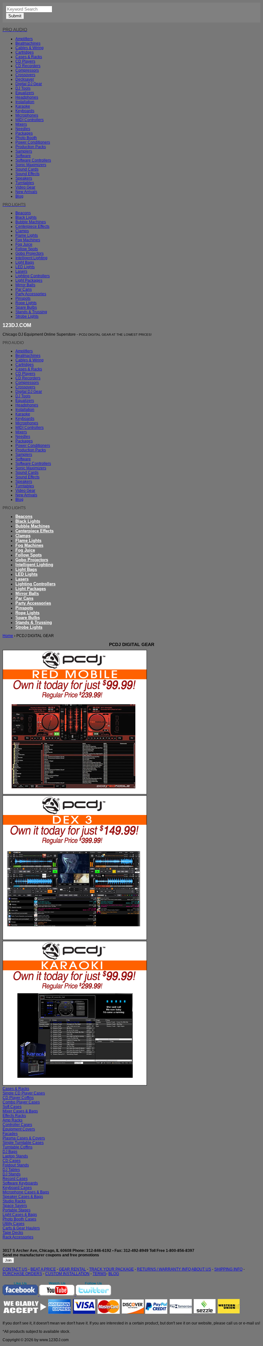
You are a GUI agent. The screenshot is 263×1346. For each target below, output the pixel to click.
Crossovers (25, 75)
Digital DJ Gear (28, 84)
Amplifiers (24, 39)
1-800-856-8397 (180, 1250)
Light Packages (28, 280)
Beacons (23, 213)
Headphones (26, 97)
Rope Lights (26, 303)
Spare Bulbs (26, 307)
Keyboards (24, 111)
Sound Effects (27, 174)
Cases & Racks (28, 57)
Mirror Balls (25, 285)
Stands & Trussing (31, 312)
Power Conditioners (32, 142)
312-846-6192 (98, 1250)
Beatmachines (27, 43)
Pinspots (22, 298)
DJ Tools (22, 88)
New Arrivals (26, 192)
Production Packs (30, 147)
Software (23, 156)
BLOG (113, 1273)
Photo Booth (26, 138)
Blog (19, 196)
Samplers (23, 151)
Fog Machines (27, 240)
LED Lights (25, 267)
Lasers (21, 271)
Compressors (27, 70)
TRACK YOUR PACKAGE (111, 1269)
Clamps (22, 231)
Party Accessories (30, 294)
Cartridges (24, 52)
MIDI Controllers (29, 120)
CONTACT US (15, 1269)
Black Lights (26, 217)
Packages (24, 133)
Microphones (26, 115)
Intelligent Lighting (31, 258)
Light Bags (24, 262)
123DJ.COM (17, 325)
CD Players (25, 61)
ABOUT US (201, 1269)
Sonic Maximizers (30, 165)
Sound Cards (26, 169)
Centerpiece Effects (32, 226)
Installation (24, 102)
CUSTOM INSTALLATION (67, 1273)
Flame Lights (26, 235)
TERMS (99, 1273)
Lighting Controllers (32, 276)
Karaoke (22, 106)
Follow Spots (26, 249)
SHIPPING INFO (228, 1269)
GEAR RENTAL (72, 1269)
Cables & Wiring (29, 48)
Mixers (21, 124)
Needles (22, 129)
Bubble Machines (30, 222)
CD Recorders (27, 66)
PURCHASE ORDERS (22, 1273)
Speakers (23, 178)
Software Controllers (33, 160)
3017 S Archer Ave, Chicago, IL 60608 (37, 1250)
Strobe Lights (26, 316)
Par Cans (23, 289)
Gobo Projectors (29, 253)
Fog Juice (23, 244)
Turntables (24, 183)
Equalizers (24, 93)
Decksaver (24, 79)
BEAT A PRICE (43, 1269)
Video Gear (25, 187)
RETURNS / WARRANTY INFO (164, 1269)
